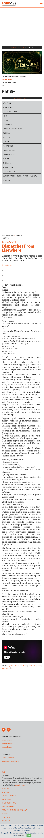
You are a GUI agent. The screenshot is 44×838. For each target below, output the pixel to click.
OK (28, 835)
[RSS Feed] (9, 730)
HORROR (6, 137)
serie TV (14, 668)
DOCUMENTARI (9, 172)
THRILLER (7, 163)
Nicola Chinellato (8, 758)
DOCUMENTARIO (10, 112)
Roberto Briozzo (7, 743)
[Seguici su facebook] (4, 730)
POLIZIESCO (8, 107)
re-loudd (6, 792)
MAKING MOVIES (7, 235)
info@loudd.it (20, 785)
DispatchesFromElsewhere (17, 666)
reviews (5, 789)
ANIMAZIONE (8, 167)
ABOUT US (6, 821)
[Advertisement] (22, 30)
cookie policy (21, 835)
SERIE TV (6, 180)
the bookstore (9, 803)
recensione (6, 668)
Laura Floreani (7, 740)
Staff (3, 772)
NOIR (5, 116)
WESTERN (7, 103)
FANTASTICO (8, 146)
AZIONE (6, 159)
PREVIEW (6, 120)
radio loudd (7, 799)
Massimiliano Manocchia (10, 761)
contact (6, 817)
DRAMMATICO (9, 154)
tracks (5, 814)
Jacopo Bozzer (7, 747)
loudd (39, 666)
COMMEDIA (7, 124)
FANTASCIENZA (9, 150)
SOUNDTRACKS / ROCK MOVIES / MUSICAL (20, 176)
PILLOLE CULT (8, 142)
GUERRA (6, 133)
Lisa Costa (8, 265)
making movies (8, 806)
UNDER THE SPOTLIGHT (12, 129)
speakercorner (9, 796)
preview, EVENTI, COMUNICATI (14, 810)
